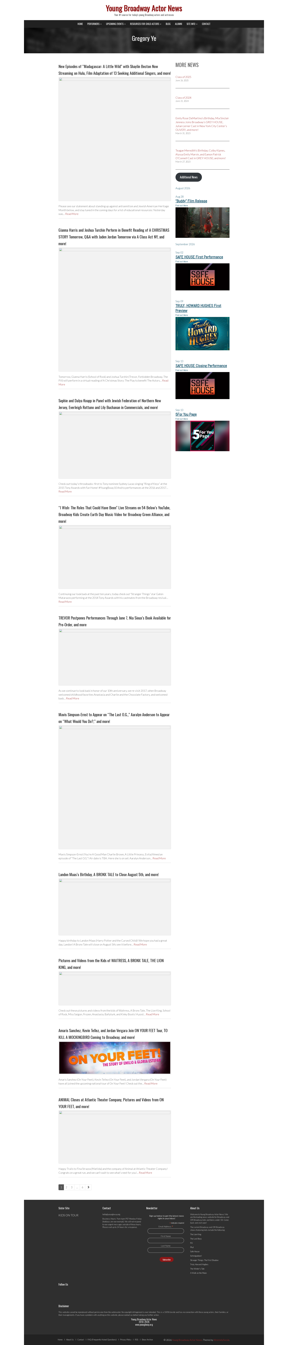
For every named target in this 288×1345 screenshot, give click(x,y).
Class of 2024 (183, 97)
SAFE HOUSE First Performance (199, 256)
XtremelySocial (221, 1339)
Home (80, 24)
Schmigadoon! (196, 1256)
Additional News (189, 177)
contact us (128, 1315)
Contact (206, 24)
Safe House (195, 1251)
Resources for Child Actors (145, 24)
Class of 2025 (183, 77)
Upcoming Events (115, 24)
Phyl (192, 1247)
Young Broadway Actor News (144, 7)
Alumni (178, 24)
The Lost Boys (196, 1238)
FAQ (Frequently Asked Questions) (102, 1339)
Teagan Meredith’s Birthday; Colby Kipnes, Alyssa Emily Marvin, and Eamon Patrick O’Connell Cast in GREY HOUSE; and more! (201, 154)
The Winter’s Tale (197, 1269)
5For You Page (186, 414)
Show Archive (147, 1339)
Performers (93, 24)
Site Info (191, 24)
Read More (71, 213)
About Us (70, 1339)
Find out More (182, 205)
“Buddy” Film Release (191, 200)
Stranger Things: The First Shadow (204, 1260)
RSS (136, 1339)
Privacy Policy (125, 1339)
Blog (168, 24)
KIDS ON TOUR (68, 1215)
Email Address (166, 1226)
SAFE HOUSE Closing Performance (201, 365)
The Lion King (195, 1234)
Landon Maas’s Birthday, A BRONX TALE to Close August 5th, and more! (108, 874)
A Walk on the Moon (198, 1273)
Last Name (166, 1245)
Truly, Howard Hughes (199, 1264)
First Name (166, 1236)
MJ (191, 1243)
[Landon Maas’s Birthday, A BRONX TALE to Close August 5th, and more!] (114, 906)
